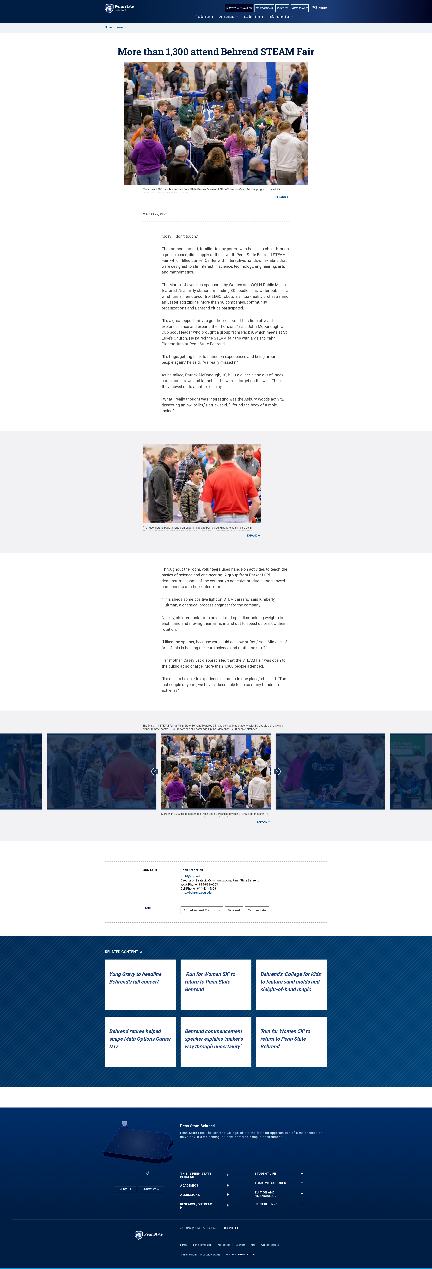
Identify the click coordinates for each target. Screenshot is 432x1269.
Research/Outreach (196, 1206)
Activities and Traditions (201, 910)
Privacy (183, 1244)
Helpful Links (266, 1204)
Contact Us (264, 8)
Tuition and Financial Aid (265, 1194)
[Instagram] (130, 1173)
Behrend (234, 910)
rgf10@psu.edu (191, 876)
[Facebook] (121, 1173)
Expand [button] (280, 197)
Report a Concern (238, 8)
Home (108, 27)
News (119, 27)
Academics (203, 16)
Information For (279, 16)
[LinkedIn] (139, 1173)
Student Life (252, 16)
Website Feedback (270, 1244)
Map (253, 1244)
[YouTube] (156, 1173)
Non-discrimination (202, 1244)
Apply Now (300, 8)
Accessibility (224, 1244)
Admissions (227, 16)
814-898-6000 (231, 1228)
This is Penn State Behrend (195, 1175)
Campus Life (257, 910)
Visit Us (282, 8)
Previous (155, 771)
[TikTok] (147, 1173)
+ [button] (227, 1175)
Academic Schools (270, 1183)
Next (277, 771)
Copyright (240, 1244)
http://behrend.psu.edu (196, 892)
